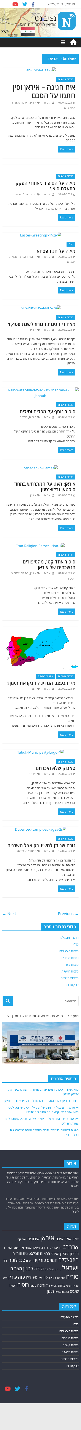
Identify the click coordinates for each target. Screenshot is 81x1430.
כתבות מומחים (65, 676)
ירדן (5, 1260)
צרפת (61, 1285)
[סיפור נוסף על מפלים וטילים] (40, 390)
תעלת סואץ (21, 194)
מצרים (33, 194)
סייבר (51, 1278)
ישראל (70, 1268)
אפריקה (22, 1239)
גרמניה (45, 1248)
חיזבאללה (68, 1259)
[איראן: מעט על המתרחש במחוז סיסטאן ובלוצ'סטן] (40, 468)
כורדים (58, 1269)
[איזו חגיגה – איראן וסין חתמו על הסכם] (40, 70)
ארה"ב (71, 1246)
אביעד (46, 102)
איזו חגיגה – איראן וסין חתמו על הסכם (44, 91)
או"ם (75, 1239)
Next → (9, 913)
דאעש (36, 1248)
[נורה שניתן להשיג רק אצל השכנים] (40, 829)
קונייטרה (52, 1285)
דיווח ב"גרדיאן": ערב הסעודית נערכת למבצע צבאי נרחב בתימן (42, 1101)
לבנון (28, 1268)
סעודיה (23, 417)
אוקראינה (63, 1239)
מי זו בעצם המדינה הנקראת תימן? (41, 683)
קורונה (42, 1285)
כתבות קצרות (71, 964)
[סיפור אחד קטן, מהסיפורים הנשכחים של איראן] (40, 545)
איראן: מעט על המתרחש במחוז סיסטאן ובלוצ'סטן (44, 486)
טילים (29, 1261)
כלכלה (20, 851)
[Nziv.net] (73, 42)
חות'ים (32, 417)
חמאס (52, 1260)
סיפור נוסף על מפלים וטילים (47, 411)
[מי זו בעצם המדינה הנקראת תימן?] (40, 629)
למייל (75, 1212)
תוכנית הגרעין (62, 1291)
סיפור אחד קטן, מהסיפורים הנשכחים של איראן (49, 564)
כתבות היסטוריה (69, 951)
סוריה (72, 1276)
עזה (21, 1277)
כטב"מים (49, 1269)
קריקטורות (72, 985)
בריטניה (56, 1247)
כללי (71, 244)
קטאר (33, 1286)
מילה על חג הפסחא (56, 251)
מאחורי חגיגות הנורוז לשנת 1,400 (41, 324)
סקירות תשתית (70, 978)
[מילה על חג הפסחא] (40, 235)
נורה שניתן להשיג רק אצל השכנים (41, 845)
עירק (12, 1277)
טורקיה (39, 1260)
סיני (40, 1277)
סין (64, 108)
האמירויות (31, 851)
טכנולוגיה (16, 1260)
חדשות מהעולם (69, 937)
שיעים (74, 1291)
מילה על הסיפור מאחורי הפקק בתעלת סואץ (45, 185)
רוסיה (23, 1284)
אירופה (33, 1239)
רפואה (12, 1285)
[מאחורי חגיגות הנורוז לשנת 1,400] (40, 308)
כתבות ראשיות (65, 79)
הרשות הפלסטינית (36, 1253)
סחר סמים (60, 1277)
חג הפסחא (30, 257)
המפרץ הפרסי (60, 1253)
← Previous (68, 913)
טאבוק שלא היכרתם (55, 768)
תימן (34, 689)
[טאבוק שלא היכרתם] (40, 752)
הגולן (16, 1248)
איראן (33, 102)
